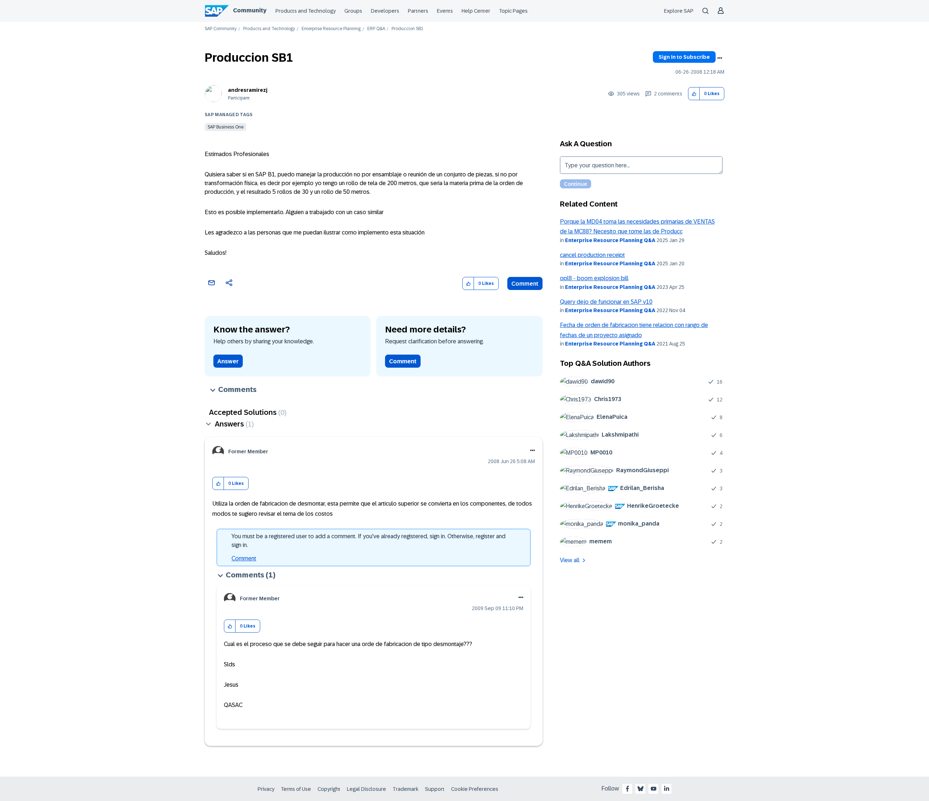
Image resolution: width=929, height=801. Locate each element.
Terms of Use (296, 789)
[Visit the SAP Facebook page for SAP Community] (627, 789)
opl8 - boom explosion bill (594, 278)
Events (445, 11)
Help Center (476, 11)
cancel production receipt (592, 255)
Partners (418, 11)
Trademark (405, 789)
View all (570, 560)
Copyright (329, 789)
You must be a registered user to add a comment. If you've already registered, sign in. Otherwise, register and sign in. (369, 540)
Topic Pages (513, 11)
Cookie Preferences (474, 789)
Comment (525, 284)
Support (435, 789)
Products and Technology (305, 11)
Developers (385, 11)
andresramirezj (247, 90)
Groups (353, 11)
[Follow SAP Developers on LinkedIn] (667, 789)
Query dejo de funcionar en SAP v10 (606, 302)
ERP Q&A (376, 28)
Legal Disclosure (366, 789)
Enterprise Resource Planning (331, 28)
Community (249, 10)
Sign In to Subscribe (684, 57)
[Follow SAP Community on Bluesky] (640, 789)
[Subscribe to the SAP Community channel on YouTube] (653, 789)
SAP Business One (225, 127)
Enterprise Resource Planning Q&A (610, 240)
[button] (694, 93)
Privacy (266, 789)
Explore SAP (678, 11)
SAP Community (221, 28)
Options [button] (720, 58)
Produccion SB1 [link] (407, 28)
